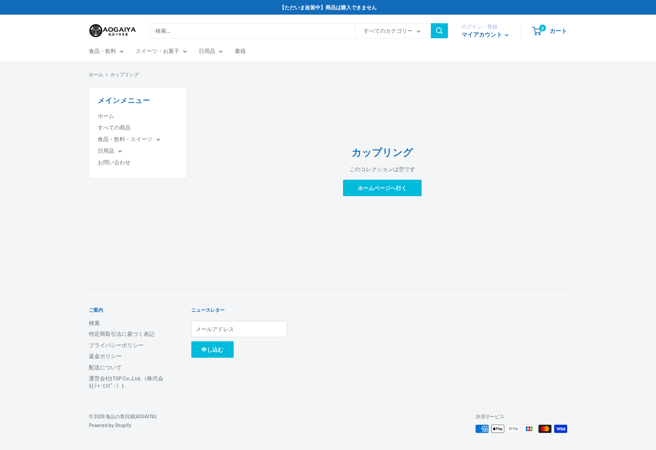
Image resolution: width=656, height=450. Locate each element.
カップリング (124, 74)
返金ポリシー (105, 356)
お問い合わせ (114, 162)
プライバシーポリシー (116, 345)
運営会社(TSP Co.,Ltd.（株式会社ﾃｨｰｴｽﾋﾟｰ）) (126, 382)
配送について (105, 367)
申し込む (212, 349)
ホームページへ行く (382, 188)
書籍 (240, 50)
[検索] (439, 30)
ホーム (96, 74)
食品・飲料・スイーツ (125, 139)
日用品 (207, 50)
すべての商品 (114, 127)
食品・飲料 (102, 50)
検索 (94, 322)
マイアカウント (482, 34)
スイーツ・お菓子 (157, 50)
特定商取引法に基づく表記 (121, 333)
